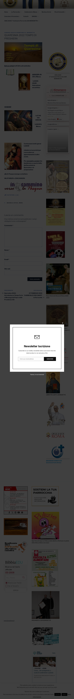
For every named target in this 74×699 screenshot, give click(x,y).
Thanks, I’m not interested (37, 374)
